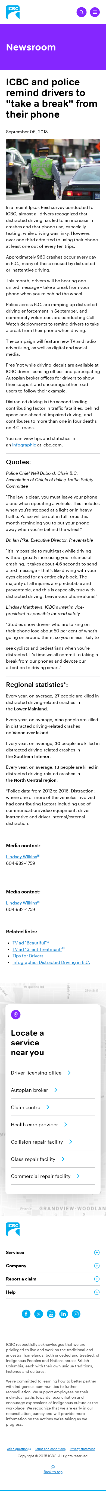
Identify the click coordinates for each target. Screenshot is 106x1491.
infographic (24, 444)
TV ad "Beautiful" (30, 942)
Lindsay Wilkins (21, 856)
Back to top (53, 1472)
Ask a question (17, 1449)
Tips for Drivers (28, 955)
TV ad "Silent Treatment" (37, 949)
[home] (13, 1229)
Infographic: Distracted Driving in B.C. (51, 962)
